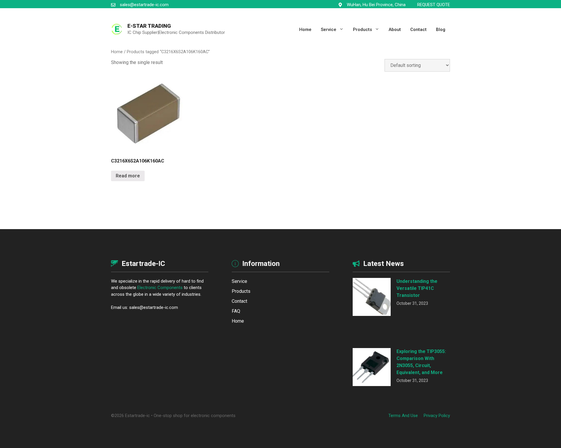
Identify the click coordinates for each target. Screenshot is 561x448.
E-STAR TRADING (149, 26)
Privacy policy (437, 415)
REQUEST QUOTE (433, 4)
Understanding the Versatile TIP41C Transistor (416, 288)
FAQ (236, 311)
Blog (440, 29)
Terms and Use (403, 415)
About (395, 29)
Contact (418, 29)
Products (362, 29)
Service (328, 29)
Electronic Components (160, 287)
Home (305, 29)
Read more (128, 176)
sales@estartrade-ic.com (144, 4)
